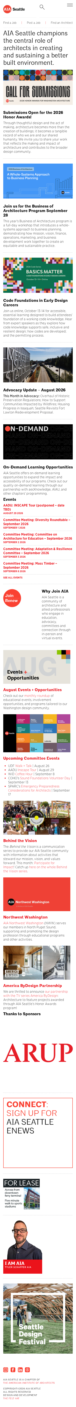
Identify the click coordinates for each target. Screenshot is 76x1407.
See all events (12, 577)
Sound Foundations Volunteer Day (45, 778)
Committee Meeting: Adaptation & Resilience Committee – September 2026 (37, 551)
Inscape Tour (27, 770)
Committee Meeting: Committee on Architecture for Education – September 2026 (37, 536)
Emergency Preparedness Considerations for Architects (33, 788)
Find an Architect (62, 22)
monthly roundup (37, 696)
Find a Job (9, 22)
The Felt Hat (11, 1399)
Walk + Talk (23, 766)
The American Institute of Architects (29, 1383)
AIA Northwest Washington (23, 923)
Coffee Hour (24, 774)
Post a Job (33, 22)
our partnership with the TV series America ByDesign (35, 994)
